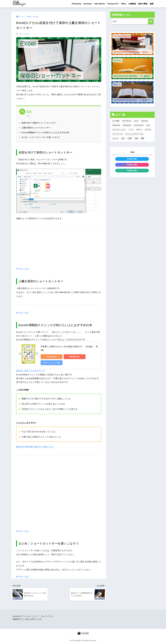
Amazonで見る (52, 357)
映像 (136, 138)
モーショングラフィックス (134, 134)
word (148, 125)
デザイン (139, 129)
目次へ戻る (23, 269)
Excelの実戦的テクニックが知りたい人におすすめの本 (45, 132)
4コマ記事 (115, 121)
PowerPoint (127, 125)
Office (123, 4)
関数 (142, 138)
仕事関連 (132, 4)
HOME (85, 633)
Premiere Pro (113, 4)
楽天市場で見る (75, 357)
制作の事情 (142, 4)
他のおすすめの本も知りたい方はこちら (34, 447)
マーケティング (117, 134)
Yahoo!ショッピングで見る (52, 363)
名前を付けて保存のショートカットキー (38, 123)
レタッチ (115, 138)
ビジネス (148, 129)
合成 (122, 138)
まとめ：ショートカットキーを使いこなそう (40, 137)
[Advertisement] (58, 250)
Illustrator (88, 4)
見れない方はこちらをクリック (30, 371)
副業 (151, 4)
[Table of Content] (29, 116)
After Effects (99, 4)
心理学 (129, 138)
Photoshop (76, 4)
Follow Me (132, 159)
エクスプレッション (119, 129)
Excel (136, 121)
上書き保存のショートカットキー (36, 127)
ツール (131, 129)
